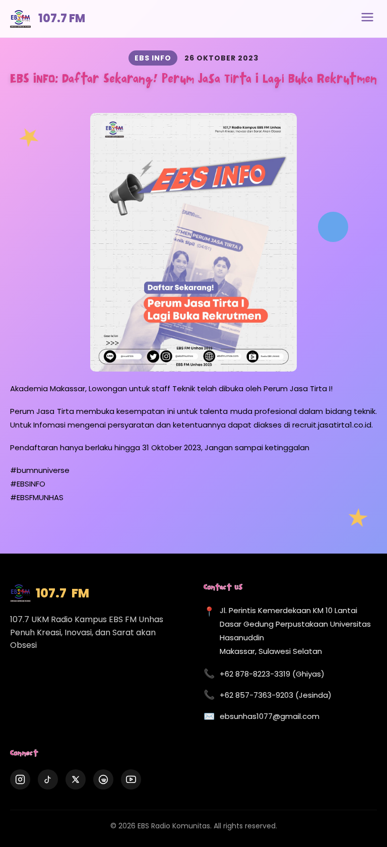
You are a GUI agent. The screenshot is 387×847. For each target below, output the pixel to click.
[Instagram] (20, 779)
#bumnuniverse (40, 470)
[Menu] (367, 19)
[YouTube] (131, 779)
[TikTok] (48, 779)
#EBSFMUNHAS (36, 497)
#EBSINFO (27, 483)
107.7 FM (61, 18)
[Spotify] (103, 779)
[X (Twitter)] (76, 779)
